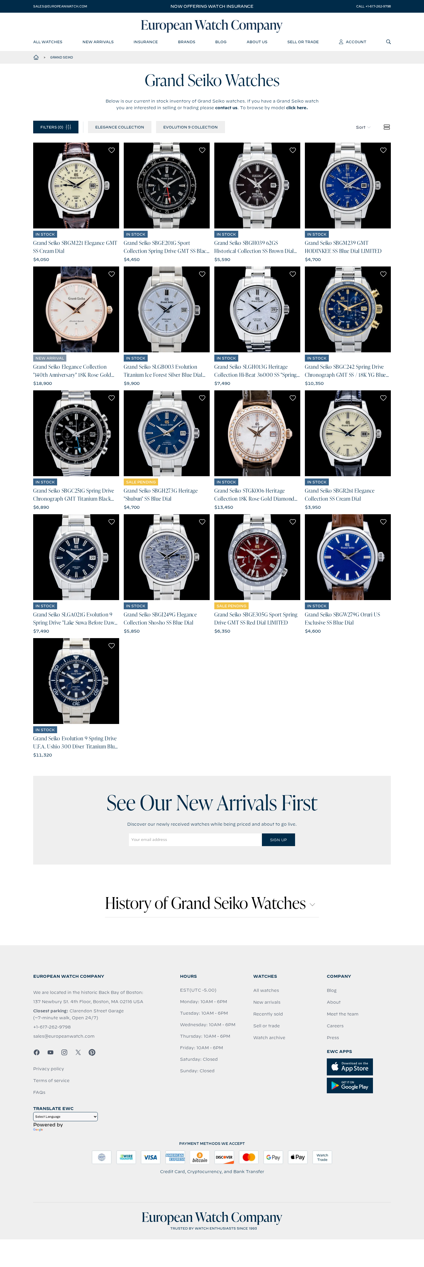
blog (220, 42)
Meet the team (343, 1014)
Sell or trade (266, 1026)
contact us (226, 107)
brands (186, 42)
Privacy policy (48, 1068)
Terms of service (51, 1080)
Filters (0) (51, 127)
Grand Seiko (61, 57)
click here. (297, 107)
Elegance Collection (119, 127)
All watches (266, 990)
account (356, 42)
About (334, 1002)
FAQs (39, 1092)
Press (333, 1037)
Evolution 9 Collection (190, 127)
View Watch (76, 185)
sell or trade (303, 42)
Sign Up (278, 840)
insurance (146, 42)
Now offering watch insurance (211, 6)
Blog (332, 990)
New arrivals (266, 1002)
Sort (360, 127)
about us (257, 42)
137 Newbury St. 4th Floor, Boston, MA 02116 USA (88, 1001)
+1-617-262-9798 (52, 1027)
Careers (335, 1026)
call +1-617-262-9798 (373, 6)
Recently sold (268, 1014)
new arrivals (98, 42)
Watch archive (269, 1037)
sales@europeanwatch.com (60, 6)
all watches (47, 42)
